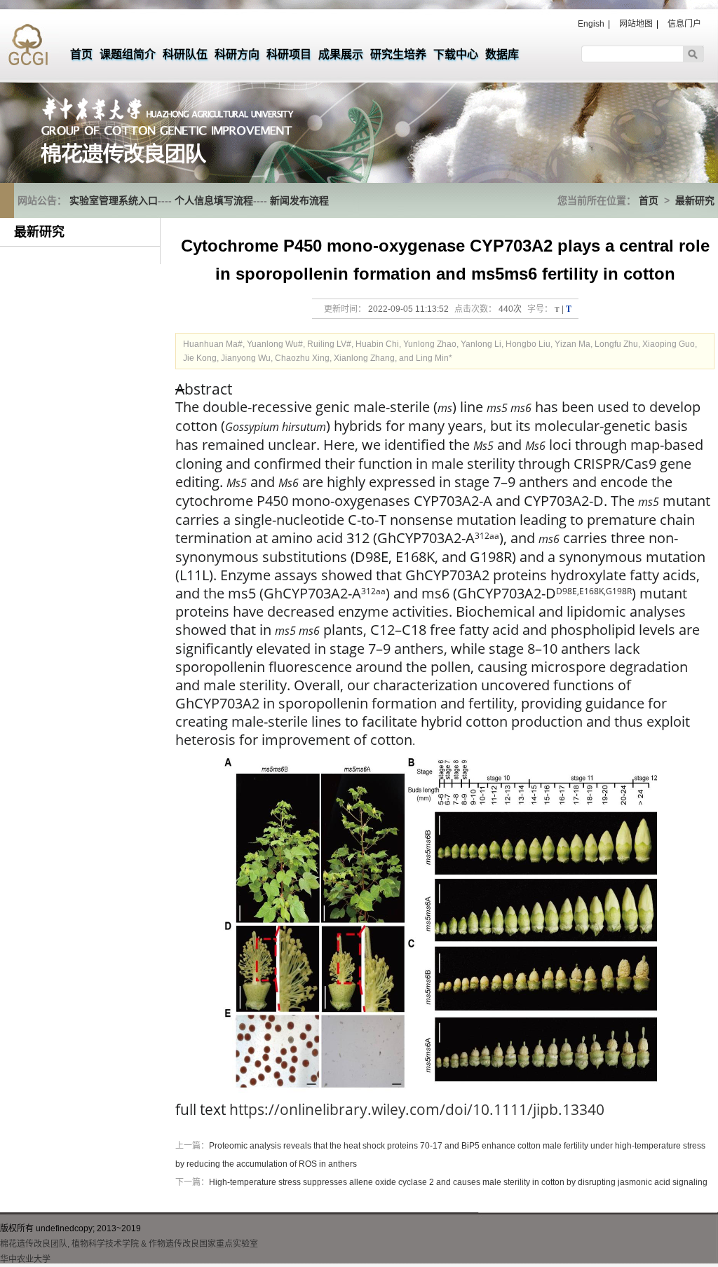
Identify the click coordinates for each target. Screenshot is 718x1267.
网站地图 (636, 24)
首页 (81, 54)
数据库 (502, 54)
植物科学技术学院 (105, 1244)
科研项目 (288, 54)
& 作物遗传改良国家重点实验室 (199, 1244)
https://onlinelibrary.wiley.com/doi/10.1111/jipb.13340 (416, 1109)
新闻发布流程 (299, 200)
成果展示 (340, 54)
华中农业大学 (25, 1259)
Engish (591, 24)
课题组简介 (128, 54)
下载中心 (455, 54)
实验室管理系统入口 (113, 200)
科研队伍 (185, 54)
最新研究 (694, 200)
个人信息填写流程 (214, 200)
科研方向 (237, 54)
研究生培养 (398, 54)
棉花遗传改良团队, (34, 1244)
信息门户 (684, 24)
